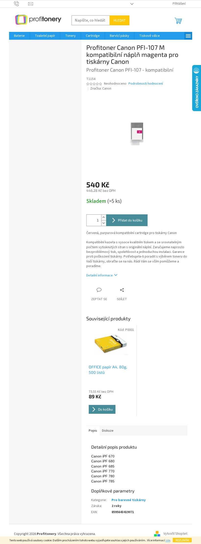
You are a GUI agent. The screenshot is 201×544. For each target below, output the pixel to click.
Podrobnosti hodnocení (145, 83)
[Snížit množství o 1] (103, 223)
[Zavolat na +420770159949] (21, 3)
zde (167, 540)
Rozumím (182, 540)
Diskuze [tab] (107, 430)
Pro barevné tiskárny (129, 500)
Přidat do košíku (130, 220)
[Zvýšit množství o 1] (103, 217)
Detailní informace (99, 275)
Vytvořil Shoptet (175, 533)
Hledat (119, 20)
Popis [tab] (93, 430)
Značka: (100, 88)
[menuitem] (19, 36)
